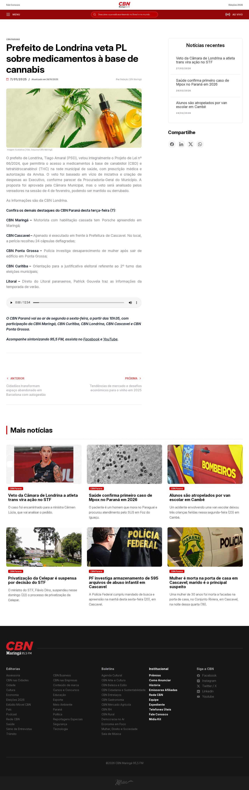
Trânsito (11, 733)
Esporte (58, 699)
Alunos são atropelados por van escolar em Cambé (201, 105)
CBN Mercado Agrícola (116, 704)
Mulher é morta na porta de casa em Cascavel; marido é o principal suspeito (203, 582)
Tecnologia (60, 729)
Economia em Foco (114, 724)
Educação (59, 694)
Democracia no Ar (113, 719)
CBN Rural (108, 714)
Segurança (60, 724)
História (154, 685)
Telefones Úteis (160, 709)
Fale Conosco (13, 5)
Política (57, 714)
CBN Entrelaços (111, 694)
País (8, 709)
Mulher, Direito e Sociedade (120, 729)
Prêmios (155, 675)
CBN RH (107, 709)
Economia (12, 694)
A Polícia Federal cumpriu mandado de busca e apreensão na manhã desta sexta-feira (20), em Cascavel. (122, 599)
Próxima (131, 378)
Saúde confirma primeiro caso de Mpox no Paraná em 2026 (202, 82)
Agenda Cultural (112, 675)
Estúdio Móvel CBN (18, 704)
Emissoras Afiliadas (163, 690)
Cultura (10, 690)
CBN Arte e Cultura (113, 680)
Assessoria (13, 675)
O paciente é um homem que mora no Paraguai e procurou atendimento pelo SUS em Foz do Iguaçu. (123, 512)
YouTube (110, 339)
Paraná (57, 709)
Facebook (91, 339)
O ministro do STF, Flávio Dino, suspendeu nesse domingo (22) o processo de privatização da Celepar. (42, 595)
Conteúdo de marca (66, 685)
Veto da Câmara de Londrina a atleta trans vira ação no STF (205, 60)
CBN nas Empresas (65, 680)
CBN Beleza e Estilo (114, 685)
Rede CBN (13, 719)
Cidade (11, 685)
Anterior (17, 378)
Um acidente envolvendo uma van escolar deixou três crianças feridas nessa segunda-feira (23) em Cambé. (204, 512)
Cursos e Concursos (66, 690)
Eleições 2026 (236, 5)
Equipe (154, 699)
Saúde (10, 724)
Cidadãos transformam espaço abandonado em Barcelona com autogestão (26, 390)
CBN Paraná (16, 488)
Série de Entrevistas (19, 729)
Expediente (157, 704)
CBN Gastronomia (113, 699)
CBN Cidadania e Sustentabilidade (124, 690)
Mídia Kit (155, 719)
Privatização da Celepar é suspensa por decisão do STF (42, 580)
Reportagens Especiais (68, 719)
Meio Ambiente (62, 704)
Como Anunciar (160, 680)
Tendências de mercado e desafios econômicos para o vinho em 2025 (116, 388)
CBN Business (62, 675)
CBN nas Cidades (17, 680)
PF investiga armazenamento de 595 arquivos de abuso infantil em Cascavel (123, 582)
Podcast (11, 714)
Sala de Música (111, 733)
